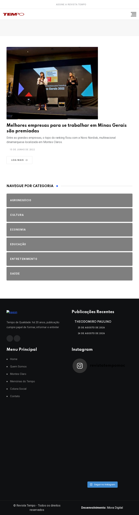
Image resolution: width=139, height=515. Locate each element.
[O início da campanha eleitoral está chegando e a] (117, 402)
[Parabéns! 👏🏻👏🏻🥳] (87, 471)
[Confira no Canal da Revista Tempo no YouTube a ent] (117, 384)
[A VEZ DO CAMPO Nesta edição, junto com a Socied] (117, 436)
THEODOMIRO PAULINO (93, 321)
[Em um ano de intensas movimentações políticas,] (87, 454)
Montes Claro (18, 374)
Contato (15, 396)
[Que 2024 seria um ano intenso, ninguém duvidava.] (117, 454)
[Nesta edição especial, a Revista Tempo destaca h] (87, 384)
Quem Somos (18, 366)
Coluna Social (18, 389)
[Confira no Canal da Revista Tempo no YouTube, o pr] (87, 436)
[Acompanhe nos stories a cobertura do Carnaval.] (117, 471)
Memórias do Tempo (22, 381)
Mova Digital (102, 507)
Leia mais (17, 160)
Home (13, 359)
